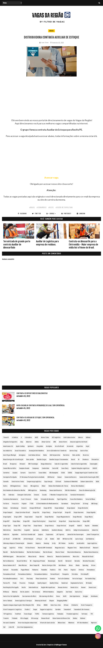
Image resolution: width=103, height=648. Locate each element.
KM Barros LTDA (67, 539)
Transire (6, 618)
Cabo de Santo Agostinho (79, 464)
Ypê (4, 627)
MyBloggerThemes (61, 645)
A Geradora (28, 437)
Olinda (78, 565)
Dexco (25, 486)
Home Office (17, 530)
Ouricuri (5, 570)
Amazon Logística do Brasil (78, 442)
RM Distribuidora (48, 592)
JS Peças (39, 539)
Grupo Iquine (7, 517)
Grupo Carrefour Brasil (23, 512)
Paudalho (44, 570)
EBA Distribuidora (70, 490)
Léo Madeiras (90, 539)
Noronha (77, 561)
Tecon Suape (28, 614)
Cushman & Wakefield (71, 482)
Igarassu (36, 530)
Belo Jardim (76, 455)
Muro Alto (76, 556)
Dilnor (43, 486)
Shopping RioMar (62, 601)
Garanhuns (64, 504)
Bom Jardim (30, 459)
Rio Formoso (36, 592)
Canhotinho (45, 468)
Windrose (71, 623)
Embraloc (11, 495)
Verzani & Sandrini (9, 623)
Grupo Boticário (83, 508)
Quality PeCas (54, 583)
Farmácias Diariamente (10, 499)
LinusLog (46, 543)
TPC (91, 614)
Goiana (5, 508)
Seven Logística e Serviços (23, 601)
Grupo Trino (27, 526)
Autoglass (22, 455)
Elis (4, 495)
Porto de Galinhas (63, 579)
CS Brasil (58, 482)
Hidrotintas (7, 530)
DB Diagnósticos (15, 486)
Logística (12, 548)
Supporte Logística (46, 609)
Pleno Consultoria (41, 579)
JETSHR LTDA (16, 539)
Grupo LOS (39, 517)
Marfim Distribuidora (17, 552)
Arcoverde (70, 446)
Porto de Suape (77, 579)
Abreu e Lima (45, 437)
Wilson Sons (61, 623)
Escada (44, 495)
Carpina (15, 473)
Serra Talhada (7, 601)
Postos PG (6, 583)
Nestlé (60, 561)
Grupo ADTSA (48, 508)
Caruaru (22, 473)
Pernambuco (91, 570)
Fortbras (6, 504)
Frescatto (15, 504)
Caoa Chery (64, 468)
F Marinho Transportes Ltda (58, 495)
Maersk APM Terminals (45, 548)
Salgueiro (60, 592)
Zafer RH (11, 627)
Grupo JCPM (17, 517)
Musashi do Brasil (87, 556)
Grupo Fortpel (57, 512)
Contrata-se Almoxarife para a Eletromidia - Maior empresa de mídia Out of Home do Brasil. (83, 244)
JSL (46, 539)
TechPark (18, 614)
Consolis (6, 482)
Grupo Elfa (36, 512)
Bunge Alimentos (46, 464)
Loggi (4, 548)
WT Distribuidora (82, 623)
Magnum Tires (72, 548)
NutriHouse (62, 565)
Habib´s (79, 526)
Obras (71, 565)
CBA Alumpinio (53, 473)
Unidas (75, 618)
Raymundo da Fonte (77, 583)
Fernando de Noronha (47, 499)
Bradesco (86, 459)
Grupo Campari (7, 512)
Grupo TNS (17, 526)
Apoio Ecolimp (20, 446)
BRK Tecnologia (33, 464)
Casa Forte (32, 473)
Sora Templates (49, 645)
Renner (83, 587)
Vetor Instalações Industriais (27, 623)
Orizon (93, 565)
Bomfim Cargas (41, 459)
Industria (95, 530)
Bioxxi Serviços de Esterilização (13, 459)
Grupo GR (68, 512)
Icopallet (27, 530)
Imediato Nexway (57, 530)
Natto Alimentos (8, 561)
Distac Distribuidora (77, 486)
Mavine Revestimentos (91, 552)
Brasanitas (95, 459)
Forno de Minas (90, 499)
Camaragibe (93, 464)
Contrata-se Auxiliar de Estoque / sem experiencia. (35, 417)
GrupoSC (71, 526)
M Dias (20, 548)
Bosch (73, 459)
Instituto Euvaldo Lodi (28, 534)
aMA (54, 442)
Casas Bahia (42, 473)
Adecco (80, 437)
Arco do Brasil (59, 446)
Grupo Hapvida (91, 512)
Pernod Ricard (54, 574)
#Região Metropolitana (64, 207)
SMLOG (45, 605)
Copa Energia (48, 482)
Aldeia (37, 442)
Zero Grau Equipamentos (25, 627)
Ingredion (15, 534)
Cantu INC (55, 468)
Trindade (14, 618)
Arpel (87, 446)
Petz (21, 579)
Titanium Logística (72, 614)
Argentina (79, 446)
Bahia (45, 455)
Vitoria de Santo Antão (47, 623)
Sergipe (85, 596)
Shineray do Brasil (40, 601)
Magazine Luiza (60, 548)
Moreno (42, 556)
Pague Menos (25, 570)
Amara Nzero (63, 442)
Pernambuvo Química (40, 574)
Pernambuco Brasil (9, 574)
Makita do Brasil (85, 548)
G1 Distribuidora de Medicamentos (47, 504)
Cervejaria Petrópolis (10, 477)
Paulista (52, 570)
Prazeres (22, 583)
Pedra (66, 570)
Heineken (95, 526)
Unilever (82, 618)
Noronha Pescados (88, 561)
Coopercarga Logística (34, 482)
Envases (36, 495)
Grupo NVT (6, 521)
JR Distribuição (28, 539)
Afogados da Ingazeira (10, 442)
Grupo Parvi (52, 521)
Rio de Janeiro (24, 592)
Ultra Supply (24, 618)
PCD (60, 570)
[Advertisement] (51, 101)
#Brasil (32, 207)
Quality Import (42, 583)
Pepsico (73, 570)
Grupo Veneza (49, 526)
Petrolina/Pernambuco (10, 579)
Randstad (65, 583)
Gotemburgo (14, 508)
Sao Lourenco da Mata (29, 596)
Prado (14, 583)
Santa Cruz (78, 592)
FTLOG (31, 504)
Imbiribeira (45, 530)
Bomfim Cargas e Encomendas (58, 459)
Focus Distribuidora (76, 499)
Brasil (51, 31)
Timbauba (60, 614)
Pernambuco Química (24, 574)
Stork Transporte (86, 605)
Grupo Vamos (38, 526)
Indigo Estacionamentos (81, 530)
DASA (97, 482)
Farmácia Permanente (77, 495)
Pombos (52, 579)
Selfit (65, 596)
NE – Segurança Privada (37, 561)
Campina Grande (24, 468)
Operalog (85, 565)
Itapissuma (49, 534)
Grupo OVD (26, 521)
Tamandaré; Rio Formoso (81, 609)
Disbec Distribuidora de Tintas (58, 486)
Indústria (6, 534)
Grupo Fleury (46, 512)
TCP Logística (7, 614)
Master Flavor (60, 552)
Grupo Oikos (16, 521)
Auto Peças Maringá (9, 455)
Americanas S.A (8, 446)
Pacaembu (14, 570)
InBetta (68, 530)
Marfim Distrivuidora (33, 552)
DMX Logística (32, 490)
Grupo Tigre (7, 526)
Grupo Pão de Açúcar (39, 521)
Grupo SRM (86, 521)
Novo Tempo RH (34, 565)
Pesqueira (65, 574)
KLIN (58, 539)
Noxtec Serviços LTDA (49, 565)
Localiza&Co (80, 543)
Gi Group (85, 504)
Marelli (5, 552)
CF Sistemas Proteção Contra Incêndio (32, 477)
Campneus (35, 468)
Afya (21, 442)
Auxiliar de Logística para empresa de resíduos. (47, 243)
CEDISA (70, 473)
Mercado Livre (21, 556)
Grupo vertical (61, 526)
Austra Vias (84, 451)
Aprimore (31, 446)
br (79, 459)
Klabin (52, 539)
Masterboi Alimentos (74, 552)
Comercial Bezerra (70, 477)
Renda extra (74, 587)
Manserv (95, 548)
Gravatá (24, 508)
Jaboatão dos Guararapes (75, 534)
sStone (66, 605)
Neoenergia (51, 561)
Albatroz (29, 442)
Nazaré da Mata (22, 561)
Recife (24, 587)
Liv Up (54, 543)
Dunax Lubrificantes (55, 490)
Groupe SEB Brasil (35, 508)
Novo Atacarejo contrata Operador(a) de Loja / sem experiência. (40, 405)
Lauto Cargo (79, 539)
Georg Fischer (75, 504)
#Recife (51, 207)
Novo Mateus (23, 565)
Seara (58, 596)
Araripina (49, 446)
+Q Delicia (15, 437)
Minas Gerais (32, 556)
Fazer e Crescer (26, 499)
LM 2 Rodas (62, 543)
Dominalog (43, 490)
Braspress (13, 464)
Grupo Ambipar (59, 508)
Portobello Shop (90, 579)
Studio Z (27, 609)
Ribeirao (14, 592)
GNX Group (94, 504)
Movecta (50, 556)
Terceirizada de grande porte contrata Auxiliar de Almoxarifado (16, 244)
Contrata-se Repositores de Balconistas (31, 393)
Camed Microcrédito (9, 468)
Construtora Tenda (18, 482)
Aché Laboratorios (69, 437)
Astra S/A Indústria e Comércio (56, 451)
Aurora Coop (73, 451)
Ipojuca (40, 534)
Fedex (36, 499)
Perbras (81, 570)
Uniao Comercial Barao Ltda (61, 618)
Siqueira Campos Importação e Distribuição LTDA (18, 605)
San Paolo (69, 592)
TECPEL (37, 614)
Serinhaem (94, 596)
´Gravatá (6, 437)
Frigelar (24, 504)
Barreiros (66, 455)
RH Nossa (6, 592)
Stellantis (74, 605)
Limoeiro (30, 543)
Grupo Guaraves (79, 512)
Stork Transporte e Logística (12, 609)
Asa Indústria (7, 451)
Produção (31, 583)
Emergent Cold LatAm (24, 495)
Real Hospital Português (11, 587)
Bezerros (86, 455)
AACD (36, 437)
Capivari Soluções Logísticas (80, 468)
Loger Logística (92, 543)
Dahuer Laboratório (87, 482)
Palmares (35, 570)
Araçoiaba (40, 446)
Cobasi (59, 477)
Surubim (58, 609)
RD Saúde (89, 583)
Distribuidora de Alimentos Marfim (14, 490)
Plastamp (30, 579)
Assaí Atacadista (20, 451)
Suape (35, 609)
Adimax (88, 437)
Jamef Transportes (93, 534)
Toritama (84, 614)
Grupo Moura (89, 517)
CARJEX (95, 468)
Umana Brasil (45, 618)
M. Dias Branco (30, 548)
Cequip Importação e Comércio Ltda (86, 473)
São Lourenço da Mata (46, 596)
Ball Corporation (55, 455)
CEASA (63, 473)
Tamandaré (67, 609)
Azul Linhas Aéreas (34, 455)
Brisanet (22, 464)
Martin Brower (47, 552)
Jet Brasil (6, 539)
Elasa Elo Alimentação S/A (87, 490)
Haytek (87, 526)
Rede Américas (33, 587)
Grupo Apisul (71, 508)
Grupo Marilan (49, 517)
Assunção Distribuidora (36, 451)
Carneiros (6, 473)
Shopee (51, 601)
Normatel (68, 561)
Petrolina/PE (85, 574)
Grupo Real (62, 521)
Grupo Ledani (29, 517)
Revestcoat (92, 587)
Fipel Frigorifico (62, 499)
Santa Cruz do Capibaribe (11, 596)
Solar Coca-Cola (56, 605)
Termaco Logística (48, 614)
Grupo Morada (77, 517)
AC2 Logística (56, 437)
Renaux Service (62, 587)
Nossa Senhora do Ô (9, 565)
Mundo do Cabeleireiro (63, 556)
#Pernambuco (41, 207)
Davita (5, 486)
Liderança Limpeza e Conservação (13, 543)
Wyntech (94, 623)
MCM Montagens (8, 556)
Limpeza (38, 543)
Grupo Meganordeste (63, 517)
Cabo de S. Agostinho (61, 464)
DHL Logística (35, 486)
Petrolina (75, 574)
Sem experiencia (75, 596)
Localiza (71, 543)
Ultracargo (34, 618)
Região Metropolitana (48, 587)
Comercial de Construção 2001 (89, 477)
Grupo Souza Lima (74, 521)
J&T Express (60, 534)
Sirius (39, 605)
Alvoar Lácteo (46, 442)
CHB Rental (50, 477)
